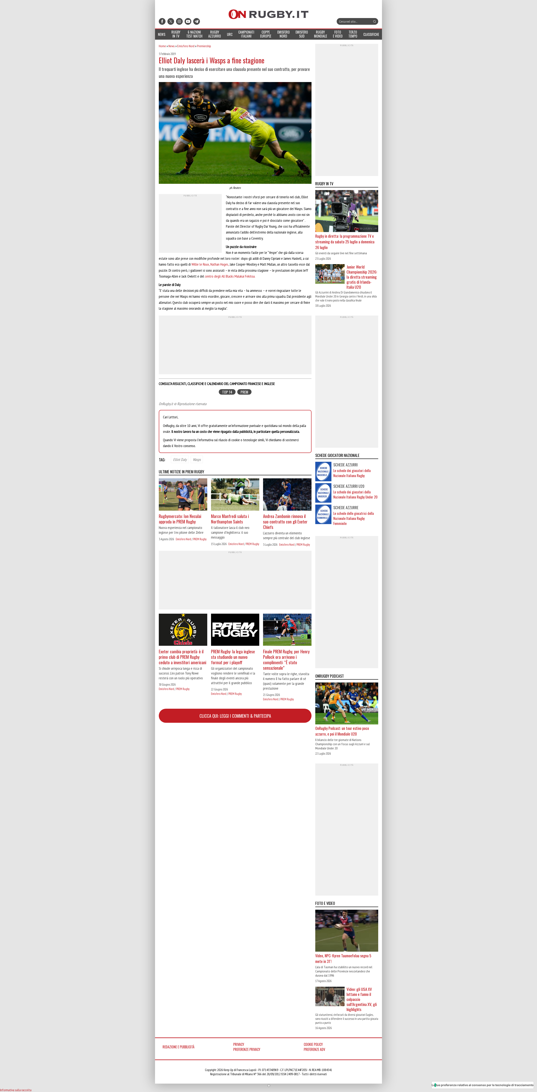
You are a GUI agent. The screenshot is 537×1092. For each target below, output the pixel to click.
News (171, 46)
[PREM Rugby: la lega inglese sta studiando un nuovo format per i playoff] (235, 630)
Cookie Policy (313, 1044)
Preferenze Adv (314, 1049)
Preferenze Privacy (246, 1049)
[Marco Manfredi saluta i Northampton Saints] (235, 495)
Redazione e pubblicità (178, 1046)
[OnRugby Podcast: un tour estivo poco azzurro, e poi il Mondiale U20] (346, 703)
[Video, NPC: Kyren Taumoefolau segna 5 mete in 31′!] (346, 931)
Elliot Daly (180, 459)
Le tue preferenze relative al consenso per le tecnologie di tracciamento (483, 1085)
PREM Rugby (199, 539)
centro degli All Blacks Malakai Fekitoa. (230, 276)
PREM (244, 392)
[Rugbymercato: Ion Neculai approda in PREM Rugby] (183, 495)
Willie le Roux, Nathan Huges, (210, 264)
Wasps (197, 459)
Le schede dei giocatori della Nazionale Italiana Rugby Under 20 (355, 494)
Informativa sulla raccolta (15, 1090)
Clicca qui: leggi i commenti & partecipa (235, 715)
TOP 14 (227, 392)
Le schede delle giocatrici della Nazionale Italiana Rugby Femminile (353, 518)
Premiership (204, 46)
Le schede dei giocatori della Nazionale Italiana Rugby (352, 473)
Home (162, 46)
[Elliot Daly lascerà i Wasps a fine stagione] (235, 133)
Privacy (238, 1044)
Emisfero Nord (185, 46)
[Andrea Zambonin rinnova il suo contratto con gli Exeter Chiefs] (287, 495)
